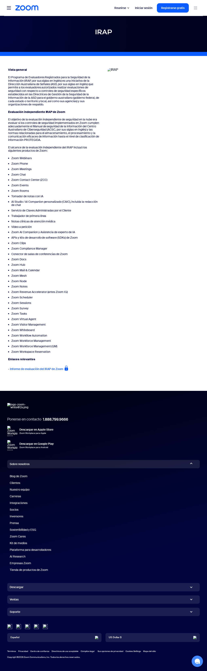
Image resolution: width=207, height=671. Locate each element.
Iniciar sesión (143, 8)
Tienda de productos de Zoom (29, 570)
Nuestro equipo (20, 489)
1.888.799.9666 (55, 419)
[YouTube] (27, 626)
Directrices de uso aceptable (65, 651)
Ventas (14, 599)
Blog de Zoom (18, 476)
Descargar (16, 587)
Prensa (14, 523)
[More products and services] (195, 8)
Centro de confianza (39, 651)
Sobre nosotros (20, 464)
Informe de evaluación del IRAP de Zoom (37, 369)
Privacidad (23, 651)
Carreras (15, 496)
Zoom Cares (18, 536)
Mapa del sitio (149, 651)
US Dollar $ (115, 637)
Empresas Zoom (20, 563)
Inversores (16, 516)
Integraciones (18, 503)
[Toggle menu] (9, 8)
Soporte (15, 612)
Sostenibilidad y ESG (23, 530)
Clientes (15, 483)
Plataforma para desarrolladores (30, 550)
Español (15, 637)
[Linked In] (9, 626)
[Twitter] (18, 626)
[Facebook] (36, 626)
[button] (197, 661)
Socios (14, 509)
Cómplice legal (87, 651)
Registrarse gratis (173, 8)
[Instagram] (45, 626)
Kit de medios (18, 543)
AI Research (17, 556)
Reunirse (120, 8)
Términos (11, 651)
